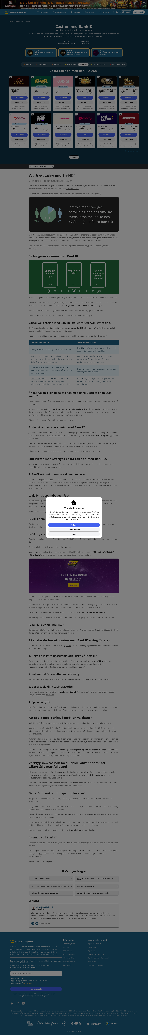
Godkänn (74, 525)
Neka (74, 534)
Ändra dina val (74, 530)
